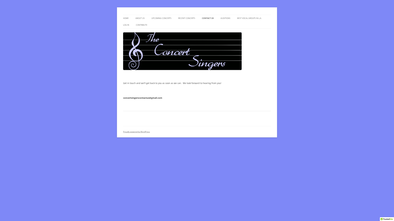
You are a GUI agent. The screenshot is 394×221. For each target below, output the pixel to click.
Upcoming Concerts (161, 18)
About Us (140, 18)
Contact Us (208, 18)
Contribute (141, 25)
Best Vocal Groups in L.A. (249, 18)
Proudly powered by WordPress (136, 131)
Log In (126, 25)
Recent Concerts (186, 18)
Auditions (225, 18)
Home (126, 18)
